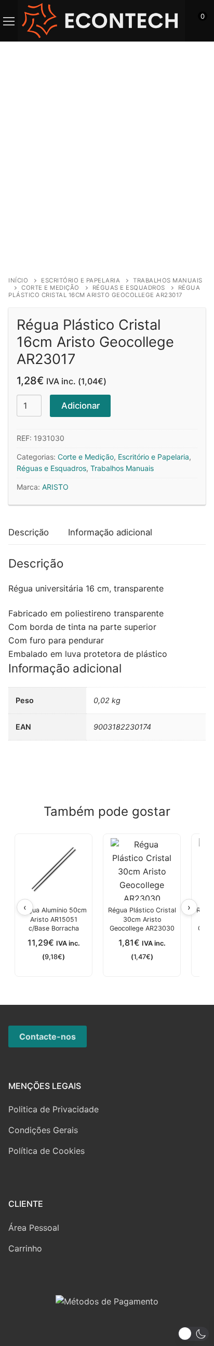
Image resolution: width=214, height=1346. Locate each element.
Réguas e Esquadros (128, 287)
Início (18, 280)
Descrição (28, 532)
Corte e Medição (50, 287)
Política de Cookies (46, 1151)
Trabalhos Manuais (122, 468)
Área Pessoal (33, 1227)
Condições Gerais (43, 1130)
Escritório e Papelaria (80, 280)
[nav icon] (9, 21)
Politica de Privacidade (53, 1109)
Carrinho (25, 1248)
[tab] (28, 533)
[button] (193, 1334)
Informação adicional (110, 532)
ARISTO (55, 486)
